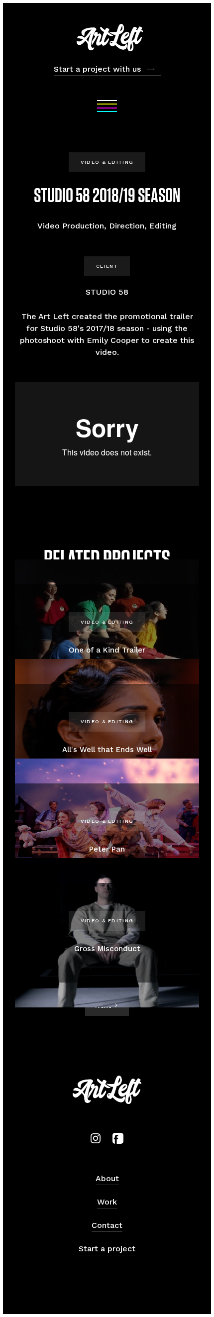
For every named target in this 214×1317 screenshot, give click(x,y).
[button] (107, 106)
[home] (107, 37)
